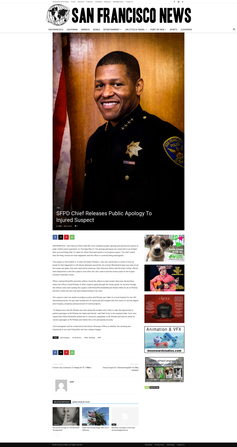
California (72, 29)
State (58, 208)
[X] (182, 1)
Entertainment (111, 29)
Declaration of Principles (61, 2)
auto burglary (64, 337)
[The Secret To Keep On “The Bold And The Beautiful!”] (66, 416)
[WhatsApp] (72, 237)
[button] (234, 30)
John (60, 226)
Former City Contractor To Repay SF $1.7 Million (72, 367)
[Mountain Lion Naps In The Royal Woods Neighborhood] (125, 416)
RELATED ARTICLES (61, 402)
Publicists (90, 2)
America (85, 29)
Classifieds (186, 29)
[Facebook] (174, 1)
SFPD (99, 337)
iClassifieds (98, 2)
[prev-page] (54, 435)
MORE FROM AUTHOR (81, 402)
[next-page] (58, 435)
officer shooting (89, 337)
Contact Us (129, 2)
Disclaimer (148, 445)
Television (56, 424)
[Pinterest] (66, 237)
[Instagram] (178, 1)
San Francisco (55, 29)
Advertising (170, 445)
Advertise (81, 2)
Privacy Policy (159, 445)
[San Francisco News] (118, 15)
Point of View (157, 29)
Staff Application (118, 2)
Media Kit (107, 2)
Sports (173, 29)
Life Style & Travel (135, 29)
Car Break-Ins (76, 337)
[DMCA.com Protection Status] (151, 388)
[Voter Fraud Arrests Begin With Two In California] (95, 416)
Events (73, 2)
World (96, 29)
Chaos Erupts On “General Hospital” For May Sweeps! (120, 368)
